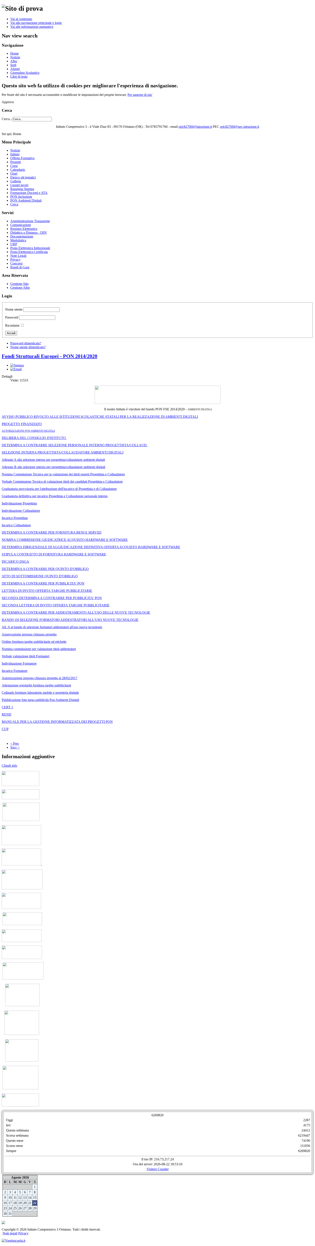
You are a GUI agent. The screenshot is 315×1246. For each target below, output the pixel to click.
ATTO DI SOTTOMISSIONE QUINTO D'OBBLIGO (40, 576)
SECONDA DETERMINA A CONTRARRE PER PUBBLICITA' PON (52, 598)
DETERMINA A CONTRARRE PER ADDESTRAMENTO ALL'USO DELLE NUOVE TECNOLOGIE (76, 612)
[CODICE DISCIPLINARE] (21, 1034)
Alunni (15, 69)
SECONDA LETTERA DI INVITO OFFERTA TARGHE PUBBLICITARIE (56, 605)
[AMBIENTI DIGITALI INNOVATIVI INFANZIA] (22, 864)
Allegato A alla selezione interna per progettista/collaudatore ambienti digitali (53, 459)
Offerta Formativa (22, 158)
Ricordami (12, 325)
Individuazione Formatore (19, 663)
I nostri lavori (19, 185)
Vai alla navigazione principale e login (36, 23)
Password (11, 317)
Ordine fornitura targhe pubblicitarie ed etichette (34, 641)
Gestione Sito (19, 284)
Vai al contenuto (21, 19)
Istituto (15, 154)
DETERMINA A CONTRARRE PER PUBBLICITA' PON (43, 583)
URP (13, 244)
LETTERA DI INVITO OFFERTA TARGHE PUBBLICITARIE (47, 590)
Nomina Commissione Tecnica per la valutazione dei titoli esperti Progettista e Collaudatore (63, 474)
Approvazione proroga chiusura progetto (29, 634)
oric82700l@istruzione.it (195, 126)
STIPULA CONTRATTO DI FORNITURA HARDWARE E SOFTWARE (54, 554)
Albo (13, 61)
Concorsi (16, 263)
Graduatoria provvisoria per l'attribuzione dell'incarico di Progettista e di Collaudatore (59, 489)
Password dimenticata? (25, 343)
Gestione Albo (20, 287)
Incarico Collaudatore (16, 525)
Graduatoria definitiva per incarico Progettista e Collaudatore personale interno (55, 496)
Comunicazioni (20, 225)
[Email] (16, 369)
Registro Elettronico (23, 229)
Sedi (13, 65)
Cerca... (7, 119)
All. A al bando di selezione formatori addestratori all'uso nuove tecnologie (52, 627)
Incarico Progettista (15, 518)
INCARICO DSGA (15, 561)
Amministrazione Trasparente (30, 221)
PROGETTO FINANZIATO (22, 424)
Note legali (10, 1233)
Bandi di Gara (19, 267)
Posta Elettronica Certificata (29, 252)
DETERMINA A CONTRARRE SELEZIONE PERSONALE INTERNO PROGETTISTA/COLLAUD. (74, 445)
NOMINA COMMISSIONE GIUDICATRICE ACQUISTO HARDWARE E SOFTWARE (65, 540)
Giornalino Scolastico (24, 72)
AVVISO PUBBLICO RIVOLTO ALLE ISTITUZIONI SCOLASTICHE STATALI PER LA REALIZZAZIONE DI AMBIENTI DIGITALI (100, 416)
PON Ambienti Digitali (26, 200)
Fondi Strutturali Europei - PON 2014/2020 (49, 356)
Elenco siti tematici (23, 177)
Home (14, 53)
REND (6, 714)
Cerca (14, 204)
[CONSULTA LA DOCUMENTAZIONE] (20, 1105)
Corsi (14, 166)
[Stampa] (17, 365)
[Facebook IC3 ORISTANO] (22, 941)
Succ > (15, 747)
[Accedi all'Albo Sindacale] (20, 798)
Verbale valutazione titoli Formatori (25, 656)
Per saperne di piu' (140, 95)
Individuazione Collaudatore (21, 510)
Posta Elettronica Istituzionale (30, 248)
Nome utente (13, 309)
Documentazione (21, 236)
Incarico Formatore (14, 671)
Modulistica (18, 240)
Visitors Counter (158, 1169)
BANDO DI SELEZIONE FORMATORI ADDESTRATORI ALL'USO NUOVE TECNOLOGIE (70, 620)
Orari (13, 173)
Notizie (15, 57)
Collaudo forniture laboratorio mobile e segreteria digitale (40, 692)
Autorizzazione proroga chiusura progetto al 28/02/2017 (39, 678)
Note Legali (18, 256)
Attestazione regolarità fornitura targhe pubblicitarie (36, 685)
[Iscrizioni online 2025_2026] (22, 924)
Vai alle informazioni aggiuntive (31, 26)
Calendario (17, 169)
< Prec (14, 743)
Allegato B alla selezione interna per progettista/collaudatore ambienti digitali (53, 467)
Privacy (15, 259)
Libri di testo (18, 76)
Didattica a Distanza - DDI (28, 232)
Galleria (15, 181)
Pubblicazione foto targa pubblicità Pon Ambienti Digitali (40, 700)
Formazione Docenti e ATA (29, 193)
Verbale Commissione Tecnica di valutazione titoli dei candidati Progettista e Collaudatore (62, 481)
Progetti (15, 162)
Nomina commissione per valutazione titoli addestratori (39, 649)
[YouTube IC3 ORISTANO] (22, 958)
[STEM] (22, 888)
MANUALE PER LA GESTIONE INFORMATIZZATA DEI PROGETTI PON (57, 721)
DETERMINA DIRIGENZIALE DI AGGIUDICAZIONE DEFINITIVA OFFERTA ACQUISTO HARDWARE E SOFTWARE (91, 547)
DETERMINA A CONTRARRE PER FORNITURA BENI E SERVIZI (51, 532)
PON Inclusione (21, 196)
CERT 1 (7, 707)
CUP (5, 729)
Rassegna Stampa (22, 189)
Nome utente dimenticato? (28, 347)
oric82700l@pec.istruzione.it (239, 126)
